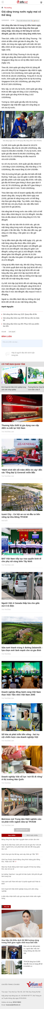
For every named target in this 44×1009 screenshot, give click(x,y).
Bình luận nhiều (32, 835)
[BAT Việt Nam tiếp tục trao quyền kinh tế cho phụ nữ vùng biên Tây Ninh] (22, 541)
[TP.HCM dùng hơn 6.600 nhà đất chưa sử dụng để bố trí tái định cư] (12, 967)
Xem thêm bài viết (22, 830)
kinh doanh (12, 331)
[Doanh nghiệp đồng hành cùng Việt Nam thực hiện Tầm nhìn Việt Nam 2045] (22, 675)
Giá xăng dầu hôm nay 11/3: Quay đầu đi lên (20, 314)
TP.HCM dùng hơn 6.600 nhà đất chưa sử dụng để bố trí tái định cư (33, 964)
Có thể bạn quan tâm (13, 364)
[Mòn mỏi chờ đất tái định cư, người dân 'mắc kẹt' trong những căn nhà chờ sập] (12, 952)
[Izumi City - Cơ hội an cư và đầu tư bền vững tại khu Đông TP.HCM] (22, 497)
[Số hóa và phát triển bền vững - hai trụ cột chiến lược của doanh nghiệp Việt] (22, 717)
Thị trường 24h (8, 432)
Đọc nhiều (11, 835)
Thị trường (8, 8)
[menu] (3, 2)
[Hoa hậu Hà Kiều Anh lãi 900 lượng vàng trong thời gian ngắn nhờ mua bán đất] (22, 923)
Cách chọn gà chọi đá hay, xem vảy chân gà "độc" (19, 854)
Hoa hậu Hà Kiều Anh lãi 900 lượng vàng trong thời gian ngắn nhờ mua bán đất (20, 941)
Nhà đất (5, 520)
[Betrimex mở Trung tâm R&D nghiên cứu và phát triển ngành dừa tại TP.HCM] (22, 802)
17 (15, 862)
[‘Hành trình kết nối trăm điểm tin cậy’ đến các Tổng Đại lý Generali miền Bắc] (22, 452)
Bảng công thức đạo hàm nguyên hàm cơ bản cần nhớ (20, 839)
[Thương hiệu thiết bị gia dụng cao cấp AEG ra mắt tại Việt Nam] (22, 408)
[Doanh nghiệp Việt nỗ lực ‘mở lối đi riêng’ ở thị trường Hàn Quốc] (22, 759)
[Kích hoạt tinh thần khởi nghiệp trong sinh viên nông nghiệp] (14, 375)
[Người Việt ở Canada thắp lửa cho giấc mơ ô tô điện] (22, 586)
